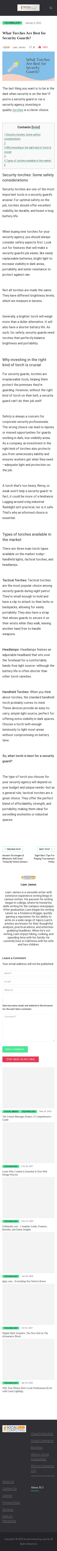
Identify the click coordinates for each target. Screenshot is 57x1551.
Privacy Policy (11, 1502)
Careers (7, 1495)
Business (37, 1447)
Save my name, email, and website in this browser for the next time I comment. (27, 1007)
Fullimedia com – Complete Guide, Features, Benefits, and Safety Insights (24, 1228)
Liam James (19, 47)
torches (17, 110)
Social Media (11, 1111)
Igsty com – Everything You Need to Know (24, 1281)
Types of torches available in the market (27, 160)
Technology (12, 22)
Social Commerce (42, 1440)
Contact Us (9, 1488)
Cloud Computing (42, 1433)
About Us (8, 1481)
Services (7, 1509)
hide (36, 127)
